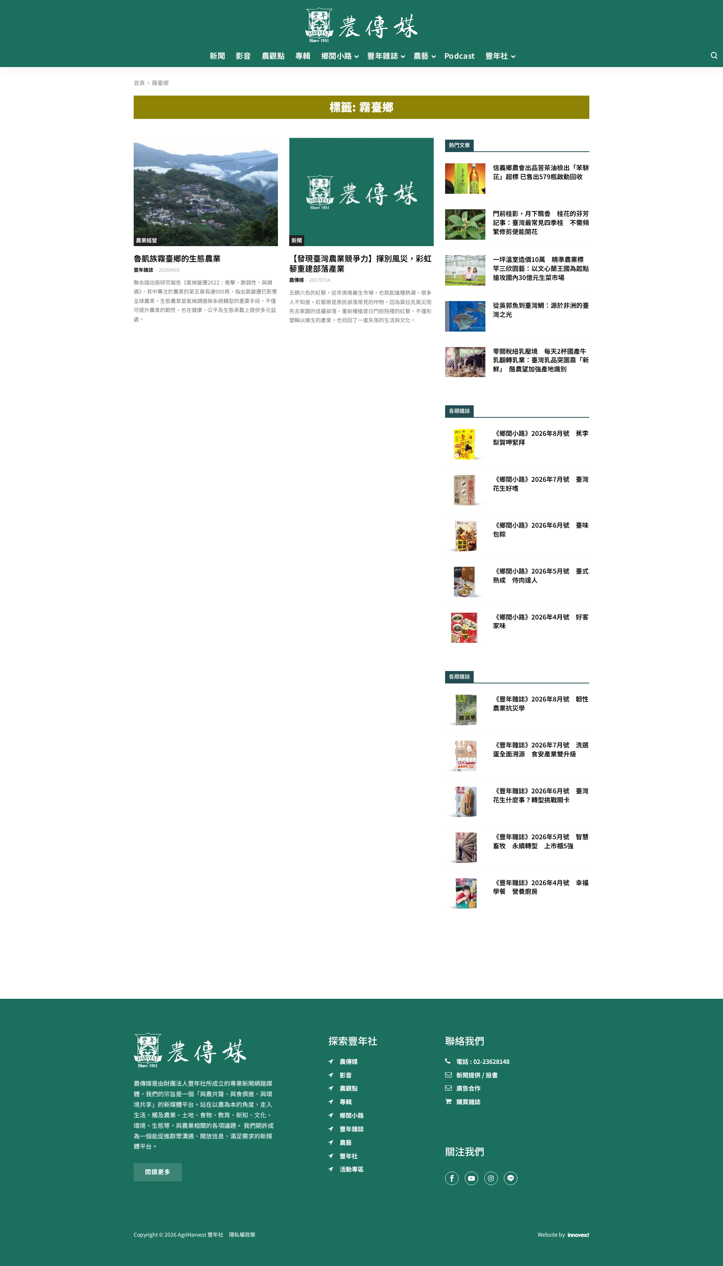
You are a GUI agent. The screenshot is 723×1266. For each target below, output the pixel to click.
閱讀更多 (158, 1172)
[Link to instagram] (491, 1178)
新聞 (296, 240)
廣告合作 (468, 1088)
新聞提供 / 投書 (477, 1075)
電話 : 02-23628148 (482, 1062)
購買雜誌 (468, 1102)
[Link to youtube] (471, 1178)
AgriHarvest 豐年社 (200, 1234)
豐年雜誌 (143, 270)
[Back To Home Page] (206, 1050)
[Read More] (206, 192)
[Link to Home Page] (361, 22)
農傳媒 (296, 280)
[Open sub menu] (356, 56)
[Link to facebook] (452, 1178)
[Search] (714, 56)
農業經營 (146, 240)
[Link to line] (510, 1178)
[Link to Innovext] (578, 1235)
